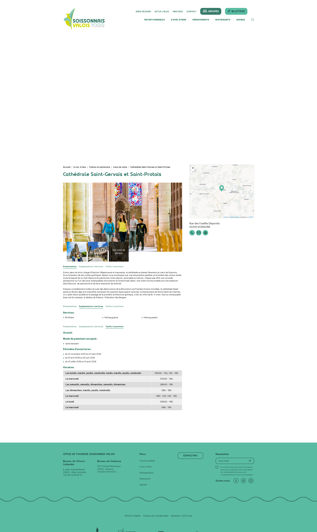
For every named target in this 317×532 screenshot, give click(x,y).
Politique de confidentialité (155, 516)
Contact (191, 12)
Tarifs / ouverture (114, 267)
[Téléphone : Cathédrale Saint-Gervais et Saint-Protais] (192, 232)
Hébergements (200, 20)
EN (252, 11)
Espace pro (190, 455)
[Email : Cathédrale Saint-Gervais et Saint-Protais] (198, 232)
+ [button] (193, 167)
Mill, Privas (187, 516)
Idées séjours (143, 12)
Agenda (240, 20)
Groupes (213, 11)
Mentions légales (132, 516)
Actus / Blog (162, 12)
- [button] (193, 171)
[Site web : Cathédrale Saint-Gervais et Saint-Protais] (205, 232)
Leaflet (225, 217)
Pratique (178, 12)
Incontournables (154, 20)
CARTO (251, 217)
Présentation (70, 306)
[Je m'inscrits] (250, 461)
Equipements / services (91, 267)
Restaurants (222, 20)
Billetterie (238, 11)
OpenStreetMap (234, 217)
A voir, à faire (178, 20)
